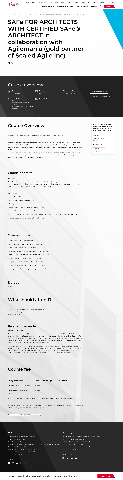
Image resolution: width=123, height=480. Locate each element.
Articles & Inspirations (66, 2)
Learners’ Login (86, 2)
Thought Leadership (43, 2)
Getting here (18, 454)
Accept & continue (105, 476)
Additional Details (98, 138)
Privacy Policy (72, 476)
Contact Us (111, 2)
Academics (102, 2)
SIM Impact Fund (30, 2)
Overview (96, 135)
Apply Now (109, 6)
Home (9, 15)
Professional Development (20, 15)
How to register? (97, 144)
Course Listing (33, 15)
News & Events (54, 2)
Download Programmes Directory (100, 96)
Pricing (95, 141)
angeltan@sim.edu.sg (35, 415)
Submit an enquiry (98, 91)
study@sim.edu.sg (20, 439)
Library (76, 2)
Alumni (95, 2)
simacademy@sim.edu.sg (76, 439)
